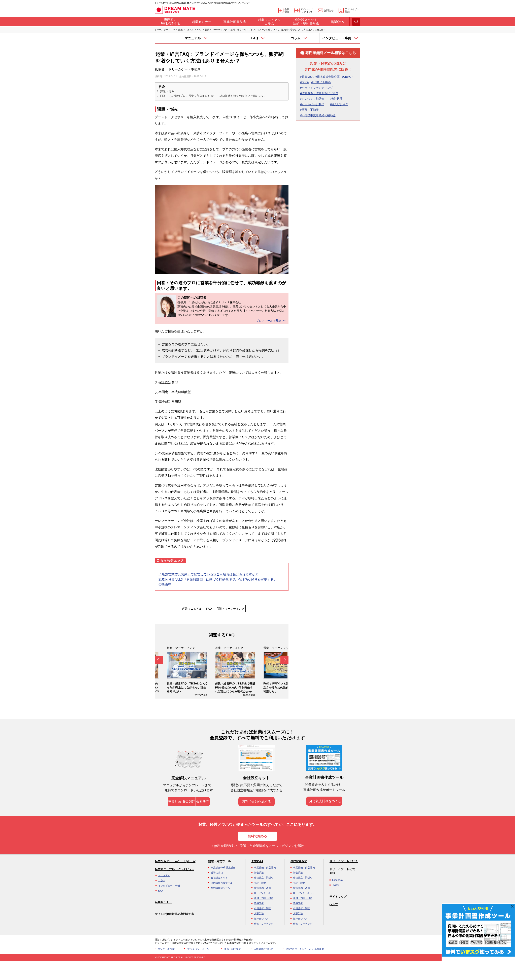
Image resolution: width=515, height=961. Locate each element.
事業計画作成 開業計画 (223, 867)
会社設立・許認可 (263, 877)
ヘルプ (334, 904)
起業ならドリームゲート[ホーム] (175, 861)
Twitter (335, 885)
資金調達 (188, 801)
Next (284, 660)
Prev (159, 660)
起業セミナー (163, 902)
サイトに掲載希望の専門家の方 (174, 914)
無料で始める (257, 836)
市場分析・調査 (262, 908)
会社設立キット (219, 877)
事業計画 (174, 801)
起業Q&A (257, 861)
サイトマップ (338, 896)
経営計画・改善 (262, 888)
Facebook (337, 880)
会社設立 (202, 801)
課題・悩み (167, 91)
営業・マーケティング (216, 29)
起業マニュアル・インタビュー (174, 869)
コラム (161, 880)
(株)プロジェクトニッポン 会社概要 (305, 949)
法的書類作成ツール (222, 883)
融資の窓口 (217, 872)
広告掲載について (263, 949)
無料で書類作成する (256, 801)
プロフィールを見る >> (270, 320)
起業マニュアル (186, 29)
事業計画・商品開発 (265, 867)
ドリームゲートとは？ (344, 861)
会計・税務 (260, 883)
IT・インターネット (264, 893)
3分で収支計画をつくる (324, 801)
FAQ (199, 29)
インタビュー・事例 (169, 885)
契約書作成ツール (220, 888)
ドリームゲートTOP (165, 29)
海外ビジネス (261, 918)
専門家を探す (298, 861)
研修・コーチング (263, 923)
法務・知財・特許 (263, 898)
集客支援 (259, 903)
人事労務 (259, 913)
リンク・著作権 (166, 949)
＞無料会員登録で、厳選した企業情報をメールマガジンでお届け (257, 845)
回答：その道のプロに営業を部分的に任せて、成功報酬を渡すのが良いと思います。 (213, 95)
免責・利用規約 (232, 949)
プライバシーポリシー (199, 949)
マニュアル (164, 875)
